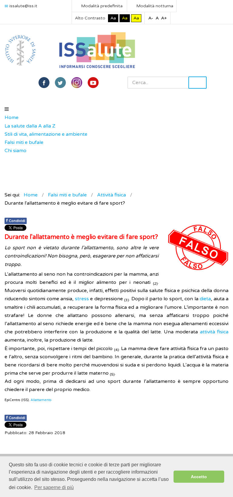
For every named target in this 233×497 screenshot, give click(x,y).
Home (12, 117)
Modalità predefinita (101, 6)
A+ (164, 18)
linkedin (77, 83)
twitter (60, 83)
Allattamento (41, 400)
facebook (44, 83)
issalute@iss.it (23, 6)
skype (93, 83)
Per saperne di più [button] (54, 487)
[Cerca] (8, 159)
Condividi (15, 220)
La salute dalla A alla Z (30, 126)
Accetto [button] (199, 476)
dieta (205, 299)
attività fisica (214, 332)
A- (150, 18)
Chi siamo (15, 151)
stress (82, 299)
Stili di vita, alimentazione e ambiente (46, 134)
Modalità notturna (154, 6)
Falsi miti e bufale (24, 142)
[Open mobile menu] (7, 109)
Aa (113, 18)
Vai (197, 83)
